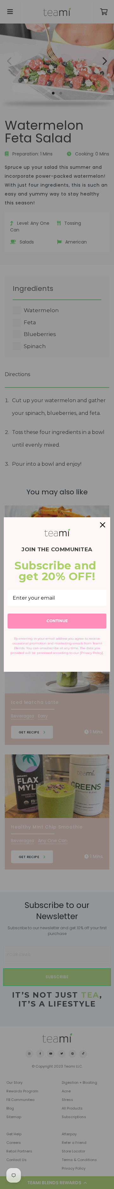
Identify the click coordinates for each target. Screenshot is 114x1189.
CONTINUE (57, 620)
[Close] (102, 525)
